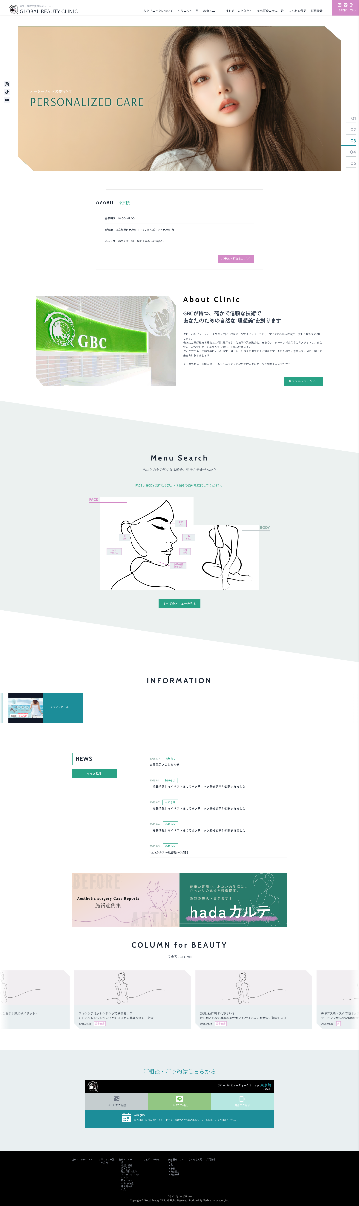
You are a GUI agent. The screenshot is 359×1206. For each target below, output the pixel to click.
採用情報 (317, 11)
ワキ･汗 (246, 572)
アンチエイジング (130, 1174)
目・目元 (125, 1168)
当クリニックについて (158, 11)
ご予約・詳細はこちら (236, 259)
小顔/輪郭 (178, 565)
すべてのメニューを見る (179, 604)
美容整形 (175, 1171)
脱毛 (205, 580)
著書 (173, 1168)
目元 (180, 523)
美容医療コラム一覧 (270, 11)
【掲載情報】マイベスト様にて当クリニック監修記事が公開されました (197, 787)
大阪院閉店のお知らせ (165, 765)
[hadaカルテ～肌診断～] (233, 900)
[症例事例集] (126, 900)
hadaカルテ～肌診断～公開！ (169, 852)
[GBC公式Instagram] (7, 84)
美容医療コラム (176, 1159)
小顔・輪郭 (126, 1165)
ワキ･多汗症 (127, 1183)
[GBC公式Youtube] (7, 100)
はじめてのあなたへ (238, 11)
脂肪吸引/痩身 (207, 557)
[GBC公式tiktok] (7, 92)
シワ (114, 551)
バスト (242, 541)
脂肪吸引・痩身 (129, 1171)
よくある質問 (297, 11)
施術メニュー (212, 11)
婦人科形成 (207, 566)
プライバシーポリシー (179, 1196)
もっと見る (94, 773)
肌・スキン (126, 1180)
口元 (185, 551)
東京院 (104, 1162)
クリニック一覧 (188, 11)
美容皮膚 (175, 1174)
